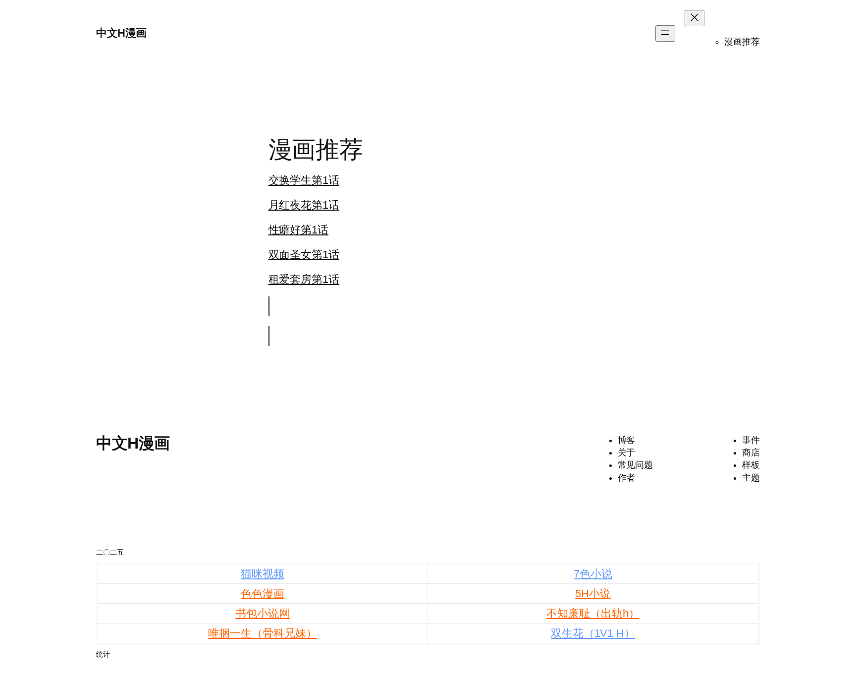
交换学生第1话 (303, 180)
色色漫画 (262, 593)
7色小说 (593, 574)
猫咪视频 (262, 574)
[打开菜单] (665, 33)
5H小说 (593, 593)
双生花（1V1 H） (593, 633)
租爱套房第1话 (303, 279)
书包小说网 (262, 613)
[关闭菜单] (694, 18)
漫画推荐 (742, 42)
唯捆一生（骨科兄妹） (262, 633)
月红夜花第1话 (303, 205)
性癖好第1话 (298, 230)
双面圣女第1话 (303, 254)
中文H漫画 (121, 33)
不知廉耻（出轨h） (592, 613)
